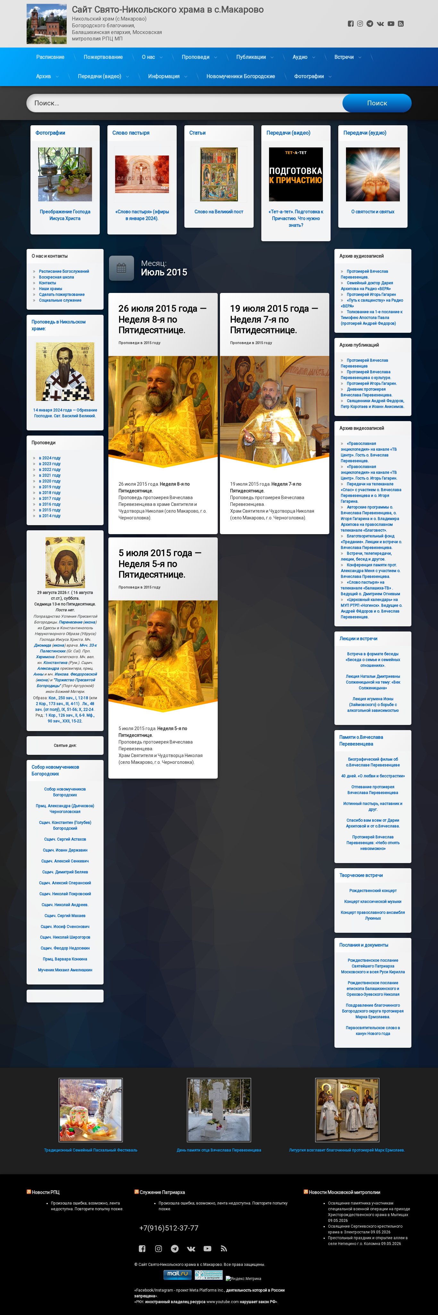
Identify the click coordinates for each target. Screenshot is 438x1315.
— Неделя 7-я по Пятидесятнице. (274, 319)
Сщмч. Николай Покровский (65, 894)
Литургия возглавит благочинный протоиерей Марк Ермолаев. (347, 1150)
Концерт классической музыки (372, 901)
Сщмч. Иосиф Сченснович (65, 926)
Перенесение (70, 622)
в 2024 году (50, 458)
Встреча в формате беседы (373, 660)
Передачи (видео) (99, 76)
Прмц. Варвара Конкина (65, 959)
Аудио (300, 57)
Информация (164, 76)
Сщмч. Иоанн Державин (65, 850)
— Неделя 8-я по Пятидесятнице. (163, 319)
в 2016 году (50, 504)
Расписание (50, 57)
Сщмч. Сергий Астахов (65, 839)
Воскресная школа (56, 277)
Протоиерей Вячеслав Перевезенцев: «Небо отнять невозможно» (373, 843)
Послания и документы (364, 945)
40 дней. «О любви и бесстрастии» (373, 776)
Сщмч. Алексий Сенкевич (65, 861)
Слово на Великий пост (219, 211)
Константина (55, 662)
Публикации (251, 57)
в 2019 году (50, 487)
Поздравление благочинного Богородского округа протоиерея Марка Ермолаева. (373, 1011)
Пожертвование (103, 57)
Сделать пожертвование (62, 294)
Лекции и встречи (358, 638)
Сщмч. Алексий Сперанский (65, 883)
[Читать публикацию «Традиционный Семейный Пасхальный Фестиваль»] (90, 1110)
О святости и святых (372, 211)
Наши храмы (50, 289)
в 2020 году (50, 481)
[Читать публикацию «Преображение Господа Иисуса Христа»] (65, 174)
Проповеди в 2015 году (139, 343)
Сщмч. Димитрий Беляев (65, 872)
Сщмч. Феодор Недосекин (65, 948)
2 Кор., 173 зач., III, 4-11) (58, 704)
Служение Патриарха (162, 1192)
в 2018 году (50, 492)
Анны (38, 674)
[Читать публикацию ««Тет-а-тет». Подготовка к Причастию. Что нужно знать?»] (296, 174)
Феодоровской (83, 674)
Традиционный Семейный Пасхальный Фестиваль (90, 1150)
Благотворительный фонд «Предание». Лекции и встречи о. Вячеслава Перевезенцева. (371, 542)
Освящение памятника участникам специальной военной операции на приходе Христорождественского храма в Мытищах (369, 1209)
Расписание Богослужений (64, 271)
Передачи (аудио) (364, 133)
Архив (43, 76)
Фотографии (309, 76)
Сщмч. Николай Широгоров (65, 937)
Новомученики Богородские (240, 76)
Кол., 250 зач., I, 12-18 (68, 698)
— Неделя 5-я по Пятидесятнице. (160, 564)
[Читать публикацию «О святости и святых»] (373, 174)
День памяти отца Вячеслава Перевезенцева (219, 1150)
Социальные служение (60, 300)
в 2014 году (50, 516)
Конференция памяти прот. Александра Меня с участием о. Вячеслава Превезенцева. (370, 571)
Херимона (45, 657)
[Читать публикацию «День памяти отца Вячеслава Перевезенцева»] (219, 1110)
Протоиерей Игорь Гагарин (371, 294)
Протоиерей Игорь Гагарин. (372, 383)
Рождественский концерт (373, 890)
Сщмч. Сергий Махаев (65, 915)
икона (89, 622)
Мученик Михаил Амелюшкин (65, 970)
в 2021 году (50, 475)
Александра (48, 668)
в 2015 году (50, 510)
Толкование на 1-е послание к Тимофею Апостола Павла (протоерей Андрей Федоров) (371, 318)
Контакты (47, 283)
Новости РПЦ (46, 1192)
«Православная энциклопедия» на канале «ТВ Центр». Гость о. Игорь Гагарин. (369, 472)
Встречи (344, 57)
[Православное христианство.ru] (209, 1278)
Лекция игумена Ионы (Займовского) (373, 705)
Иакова (61, 674)
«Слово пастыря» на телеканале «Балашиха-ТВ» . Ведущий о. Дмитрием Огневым (370, 588)
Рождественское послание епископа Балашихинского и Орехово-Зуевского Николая (373, 989)
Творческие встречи (361, 875)
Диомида (42, 645)
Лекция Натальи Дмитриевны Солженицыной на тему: (373, 682)
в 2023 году (50, 464)
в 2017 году (50, 498)
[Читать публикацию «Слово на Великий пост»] (219, 174)
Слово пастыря (131, 133)
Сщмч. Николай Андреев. (65, 905)
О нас (148, 57)
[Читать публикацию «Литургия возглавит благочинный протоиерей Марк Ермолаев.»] (347, 1110)
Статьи (198, 133)
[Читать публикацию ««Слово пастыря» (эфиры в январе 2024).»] (142, 174)
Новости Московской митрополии (344, 1192)
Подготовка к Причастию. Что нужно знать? (296, 218)
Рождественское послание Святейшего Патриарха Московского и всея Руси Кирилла (373, 966)
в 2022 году (50, 469)
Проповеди (195, 57)
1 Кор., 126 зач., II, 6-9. (66, 715)
